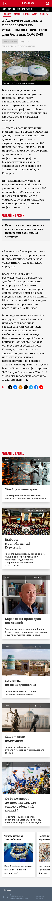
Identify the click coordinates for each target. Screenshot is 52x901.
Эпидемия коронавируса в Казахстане (18, 46)
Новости (7, 14)
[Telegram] (31, 387)
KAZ (4, 9)
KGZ (9, 9)
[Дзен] (26, 387)
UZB (23, 9)
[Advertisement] (26, 422)
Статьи (17, 14)
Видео (26, 14)
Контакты (7, 890)
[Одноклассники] (20, 387)
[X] (10, 387)
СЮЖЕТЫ (44, 14)
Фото (34, 14)
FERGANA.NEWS (26, 3)
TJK (13, 9)
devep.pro (39, 898)
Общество (24, 41)
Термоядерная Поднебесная (13, 837)
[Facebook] (36, 387)
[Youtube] (41, 387)
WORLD (29, 9)
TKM (18, 9)
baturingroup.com (16, 898)
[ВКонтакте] (15, 387)
